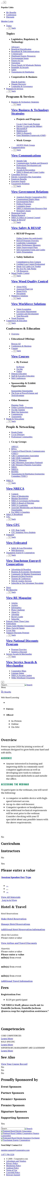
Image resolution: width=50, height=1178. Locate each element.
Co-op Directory (18, 434)
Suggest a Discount (19, 652)
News (8, 587)
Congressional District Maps (27, 199)
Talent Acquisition (23, 309)
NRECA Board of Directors (22, 503)
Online (19, 371)
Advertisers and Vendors (16, 1161)
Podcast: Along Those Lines (17, 621)
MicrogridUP (21, 128)
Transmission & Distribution (22, 72)
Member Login (7, 21)
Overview (15, 334)
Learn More (7, 1038)
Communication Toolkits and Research (32, 163)
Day (22, 877)
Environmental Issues (20, 58)
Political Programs (23, 204)
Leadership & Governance (22, 86)
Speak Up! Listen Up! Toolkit (28, 266)
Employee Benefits (19, 179)
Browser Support (13, 1175)
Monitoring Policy (13, 1166)
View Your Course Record (14, 1063)
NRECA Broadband (14, 514)
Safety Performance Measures (28, 245)
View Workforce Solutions (28, 303)
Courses (14, 348)
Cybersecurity (17, 54)
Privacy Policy (12, 1163)
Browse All (16, 344)
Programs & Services (14, 89)
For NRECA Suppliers (20, 512)
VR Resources (22, 271)
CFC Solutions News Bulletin (23, 532)
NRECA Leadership (19, 505)
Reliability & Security (20, 67)
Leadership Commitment (26, 243)
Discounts (10, 17)
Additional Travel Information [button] (17, 981)
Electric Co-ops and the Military (29, 126)
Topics (9, 26)
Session (5, 877)
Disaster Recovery (18, 84)
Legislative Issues (23, 206)
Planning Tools (17, 405)
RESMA (14, 472)
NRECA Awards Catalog (21, 675)
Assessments (16, 416)
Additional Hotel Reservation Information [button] (23, 929)
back (14, 28)
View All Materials (10, 897)
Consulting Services (19, 174)
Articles (14, 603)
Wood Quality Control (20, 273)
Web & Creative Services (21, 581)
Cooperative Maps (18, 671)
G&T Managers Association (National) (27, 462)
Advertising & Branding (21, 569)
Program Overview (19, 649)
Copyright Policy (13, 1172)
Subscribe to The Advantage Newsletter (27, 583)
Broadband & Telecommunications (25, 51)
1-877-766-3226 (7, 1154)
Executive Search (18, 181)
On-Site (19, 369)
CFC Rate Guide (18, 530)
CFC (8, 517)
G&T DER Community (21, 458)
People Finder (17, 432)
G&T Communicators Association (25, 456)
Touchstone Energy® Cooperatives (20, 553)
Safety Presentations (24, 252)
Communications (18, 147)
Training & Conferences (21, 579)
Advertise (15, 614)
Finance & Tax (17, 61)
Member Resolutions (19, 498)
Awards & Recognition (25, 170)
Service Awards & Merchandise (19, 654)
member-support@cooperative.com (15, 1150)
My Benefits (11, 12)
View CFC (13, 524)
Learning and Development (27, 314)
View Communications (26, 155)
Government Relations (20, 184)
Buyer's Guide (17, 617)
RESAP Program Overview (27, 241)
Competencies (17, 414)
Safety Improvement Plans (27, 247)
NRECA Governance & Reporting (25, 501)
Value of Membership (20, 496)
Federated (10, 535)
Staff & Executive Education (22, 376)
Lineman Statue (17, 673)
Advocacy (15, 47)
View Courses (20, 356)
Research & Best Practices (22, 576)
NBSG (14, 467)
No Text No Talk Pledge (26, 269)
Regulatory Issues (23, 211)
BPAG (14, 449)
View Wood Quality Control (29, 281)
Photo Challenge (18, 610)
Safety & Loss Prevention (21, 548)
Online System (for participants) (29, 238)
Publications (11, 623)
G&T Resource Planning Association (26, 465)
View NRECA (15, 488)
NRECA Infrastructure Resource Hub (31, 208)
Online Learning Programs (22, 407)
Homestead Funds (18, 213)
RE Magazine (11, 590)
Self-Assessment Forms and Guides (30, 250)
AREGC (14, 447)
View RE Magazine (18, 597)
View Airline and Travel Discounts (19, 943)
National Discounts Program (17, 633)
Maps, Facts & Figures (15, 628)
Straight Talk (21, 161)
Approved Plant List (24, 289)
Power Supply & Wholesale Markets (26, 65)
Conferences (11, 15)
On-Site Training (18, 410)
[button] (28, 685)
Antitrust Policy (12, 1168)
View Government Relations (29, 191)
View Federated (16, 542)
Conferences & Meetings (21, 346)
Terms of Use (11, 1170)
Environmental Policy (25, 202)
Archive (14, 605)
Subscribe (15, 619)
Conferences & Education (16, 321)
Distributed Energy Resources (23, 56)
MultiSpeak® (21, 131)
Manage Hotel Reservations (15, 924)
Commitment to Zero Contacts (28, 262)
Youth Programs (17, 318)
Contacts (14, 494)
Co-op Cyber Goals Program (28, 124)
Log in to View (9, 900)
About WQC (21, 287)
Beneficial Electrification (21, 49)
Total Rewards (22, 316)
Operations (15, 63)
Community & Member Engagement (26, 574)
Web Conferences (18, 378)
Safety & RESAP (18, 220)
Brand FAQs (21, 291)
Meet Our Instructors (19, 412)
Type (28, 877)
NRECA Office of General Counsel (25, 217)
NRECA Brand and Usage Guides (30, 172)
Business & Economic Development (26, 572)
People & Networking (15, 419)
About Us (15, 612)
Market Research (18, 215)
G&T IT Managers (19, 460)
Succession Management (26, 311)
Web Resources (17, 550)
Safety (13, 70)
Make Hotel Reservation (13, 918)
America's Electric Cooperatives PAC (31, 197)
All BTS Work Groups (25, 145)
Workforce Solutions (19, 296)
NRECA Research (23, 133)
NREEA (14, 469)
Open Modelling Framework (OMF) (31, 135)
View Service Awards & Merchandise (21, 663)
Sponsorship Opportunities (22, 391)
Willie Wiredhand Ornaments (23, 678)
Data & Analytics (18, 82)
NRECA (9, 480)
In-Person (20, 367)
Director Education (19, 374)
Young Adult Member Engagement (20, 626)
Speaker (15, 877)
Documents (21, 293)
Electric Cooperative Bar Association (26, 177)
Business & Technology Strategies (25, 102)
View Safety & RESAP (26, 228)
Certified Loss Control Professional (30, 264)
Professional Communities (21, 437)
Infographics (16, 608)
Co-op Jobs (10, 630)
